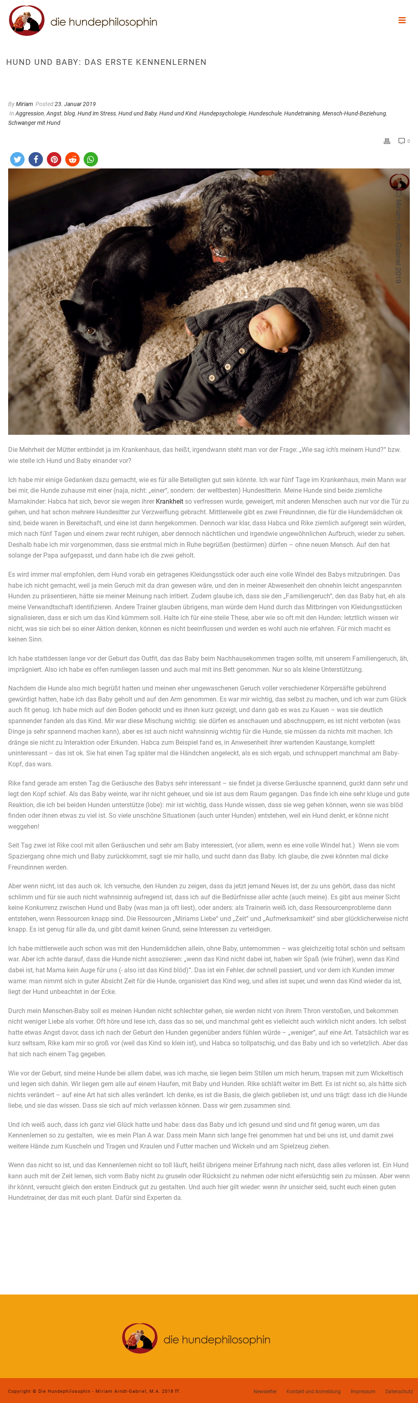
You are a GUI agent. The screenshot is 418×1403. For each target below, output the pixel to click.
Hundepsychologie (222, 113)
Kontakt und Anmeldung (314, 1391)
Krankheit (169, 501)
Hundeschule (265, 113)
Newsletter (265, 1391)
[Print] (387, 141)
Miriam (24, 104)
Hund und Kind (178, 113)
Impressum (363, 1391)
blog (69, 113)
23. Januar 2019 (75, 104)
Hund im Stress (97, 113)
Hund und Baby (137, 113)
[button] (17, 159)
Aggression (30, 113)
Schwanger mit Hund (34, 122)
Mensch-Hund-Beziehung (354, 113)
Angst (54, 113)
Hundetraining (302, 113)
